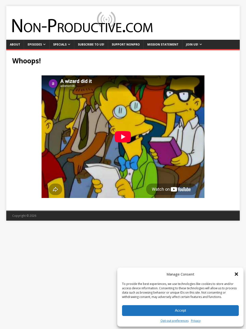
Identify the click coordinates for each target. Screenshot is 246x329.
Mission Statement (162, 44)
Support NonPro (126, 44)
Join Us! (192, 44)
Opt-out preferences (174, 321)
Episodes (35, 44)
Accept (180, 310)
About (15, 44)
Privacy (196, 321)
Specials (60, 44)
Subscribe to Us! (91, 44)
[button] (236, 274)
